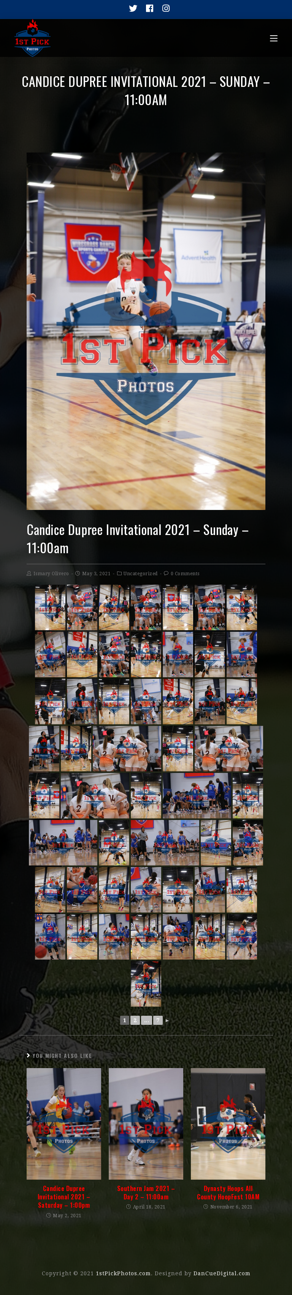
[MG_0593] (82, 654)
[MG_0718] (146, 937)
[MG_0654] (146, 795)
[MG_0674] (50, 890)
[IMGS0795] (165, 842)
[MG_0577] (50, 607)
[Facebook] (148, 8)
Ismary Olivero (51, 573)
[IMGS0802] (178, 937)
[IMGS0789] (210, 701)
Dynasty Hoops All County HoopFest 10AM (228, 1192)
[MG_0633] (242, 701)
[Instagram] (163, 8)
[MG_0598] (178, 607)
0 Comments (185, 573)
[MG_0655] (248, 795)
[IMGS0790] (229, 748)
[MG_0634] (178, 701)
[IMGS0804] (242, 937)
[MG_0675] (114, 890)
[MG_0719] (210, 937)
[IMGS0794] (63, 842)
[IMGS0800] (50, 937)
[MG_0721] (146, 984)
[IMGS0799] (210, 890)
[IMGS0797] (82, 890)
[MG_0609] (114, 701)
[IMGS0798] (146, 890)
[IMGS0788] (44, 748)
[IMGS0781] (114, 654)
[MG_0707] (242, 890)
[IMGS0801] (114, 937)
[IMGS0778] (82, 607)
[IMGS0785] (242, 654)
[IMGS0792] (197, 795)
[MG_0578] (242, 607)
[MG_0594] (146, 654)
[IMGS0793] (95, 795)
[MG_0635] (178, 748)
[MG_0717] (82, 937)
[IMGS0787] (146, 701)
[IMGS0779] (146, 607)
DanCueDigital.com (222, 1273)
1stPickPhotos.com (123, 1273)
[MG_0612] (50, 701)
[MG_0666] (216, 842)
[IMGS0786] (82, 701)
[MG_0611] (210, 654)
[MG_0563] (114, 607)
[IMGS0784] (178, 654)
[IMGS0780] (210, 607)
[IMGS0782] (50, 654)
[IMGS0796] (248, 842)
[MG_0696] (178, 890)
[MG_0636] (44, 795)
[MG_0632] (76, 748)
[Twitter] (131, 8)
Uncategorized (141, 573)
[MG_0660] (114, 842)
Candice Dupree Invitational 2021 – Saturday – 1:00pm (64, 1197)
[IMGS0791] (127, 748)
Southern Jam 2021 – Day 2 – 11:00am (146, 1192)
